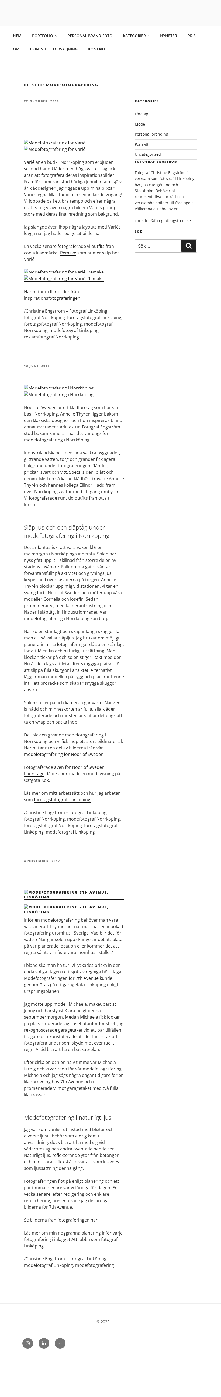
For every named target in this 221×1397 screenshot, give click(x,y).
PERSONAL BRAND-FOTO (89, 35)
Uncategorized (148, 154)
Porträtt (142, 144)
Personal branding (151, 134)
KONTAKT (97, 48)
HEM (17, 35)
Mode (140, 124)
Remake (68, 253)
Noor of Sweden (40, 407)
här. (95, 1220)
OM (16, 48)
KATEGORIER (134, 35)
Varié (29, 162)
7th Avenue (87, 978)
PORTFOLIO (42, 35)
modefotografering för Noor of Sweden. (64, 754)
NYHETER (168, 35)
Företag (141, 113)
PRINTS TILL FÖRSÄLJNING (54, 48)
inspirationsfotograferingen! (52, 298)
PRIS (192, 35)
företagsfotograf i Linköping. (62, 800)
